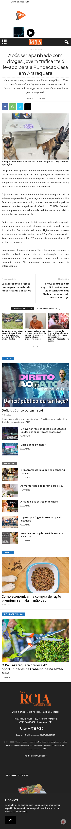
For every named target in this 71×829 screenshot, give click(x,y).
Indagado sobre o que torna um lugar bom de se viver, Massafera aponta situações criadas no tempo (35, 335)
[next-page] (37, 346)
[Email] (27, 106)
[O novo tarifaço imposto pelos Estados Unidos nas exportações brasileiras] (10, 433)
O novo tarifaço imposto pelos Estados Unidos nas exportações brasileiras (43, 430)
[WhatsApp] (12, 106)
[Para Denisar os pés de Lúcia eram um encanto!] (10, 538)
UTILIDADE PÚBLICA (13, 614)
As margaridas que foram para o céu (41, 485)
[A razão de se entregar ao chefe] (10, 506)
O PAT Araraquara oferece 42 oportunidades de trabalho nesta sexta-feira (32, 669)
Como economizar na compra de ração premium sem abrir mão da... (31, 598)
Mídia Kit (31, 712)
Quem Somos (18, 712)
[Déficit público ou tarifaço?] (35, 385)
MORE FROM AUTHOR (47, 308)
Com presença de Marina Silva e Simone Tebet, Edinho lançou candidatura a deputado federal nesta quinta (58, 336)
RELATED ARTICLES (23, 308)
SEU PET (8, 552)
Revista (40, 712)
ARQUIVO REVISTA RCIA (17, 775)
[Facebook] (5, 106)
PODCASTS (9, 463)
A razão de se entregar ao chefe (39, 501)
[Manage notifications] (63, 821)
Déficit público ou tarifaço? (22, 410)
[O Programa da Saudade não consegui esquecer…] (10, 474)
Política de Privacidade (35, 756)
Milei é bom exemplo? (33, 444)
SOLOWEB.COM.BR (47, 735)
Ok (10, 819)
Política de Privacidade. (16, 811)
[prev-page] (33, 346)
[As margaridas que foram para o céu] (10, 490)
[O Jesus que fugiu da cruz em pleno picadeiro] (10, 522)
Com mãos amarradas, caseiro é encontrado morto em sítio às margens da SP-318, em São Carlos (12, 335)
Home (30, 49)
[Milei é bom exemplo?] (10, 449)
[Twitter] (20, 106)
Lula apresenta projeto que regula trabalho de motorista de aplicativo (16, 287)
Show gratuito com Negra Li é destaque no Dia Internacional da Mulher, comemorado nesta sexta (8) (54, 290)
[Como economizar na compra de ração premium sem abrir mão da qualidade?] (35, 575)
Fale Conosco (52, 712)
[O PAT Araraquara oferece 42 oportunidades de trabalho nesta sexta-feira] (35, 640)
